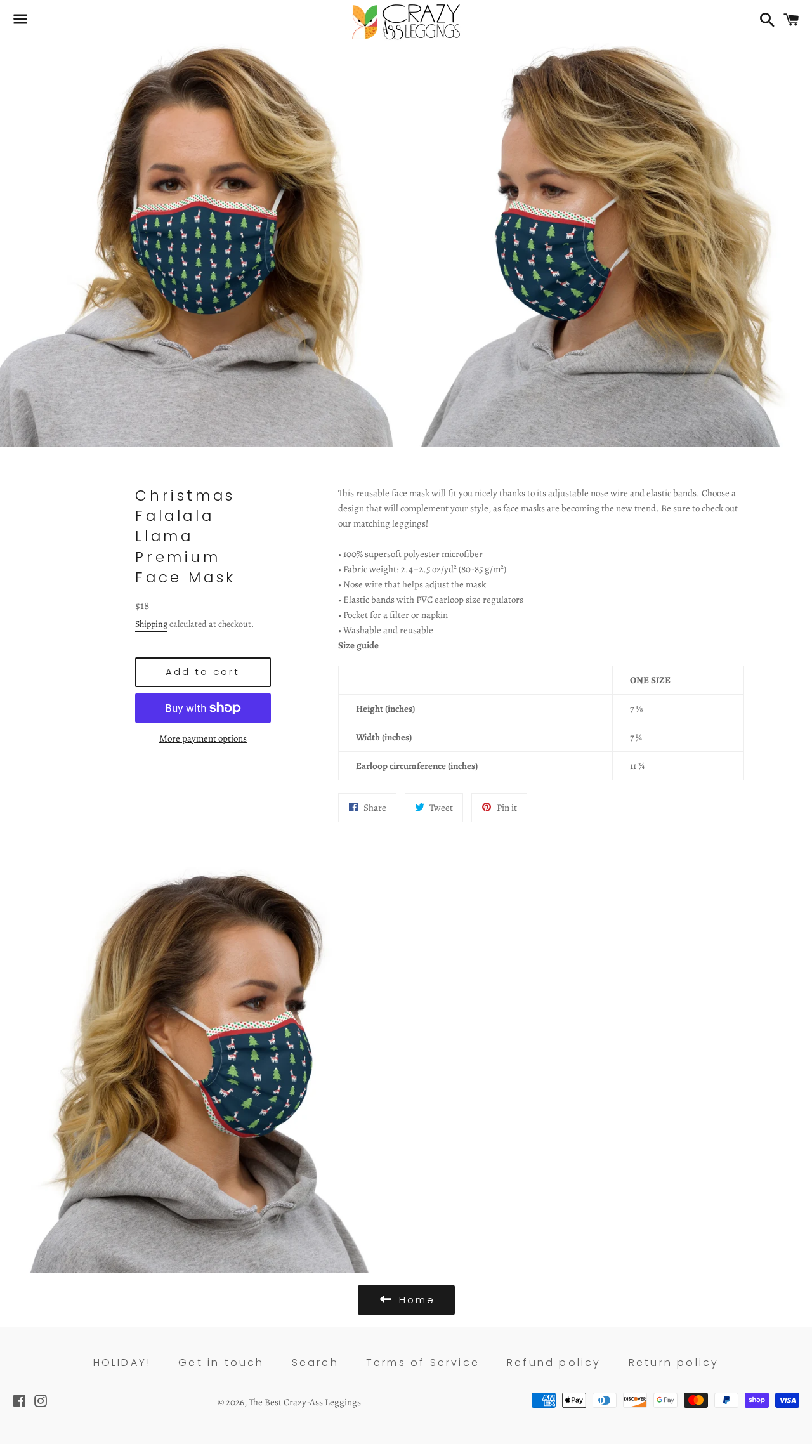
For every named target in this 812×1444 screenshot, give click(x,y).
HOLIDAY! (122, 1362)
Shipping (151, 624)
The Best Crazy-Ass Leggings (305, 1402)
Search (315, 1362)
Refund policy (554, 1362)
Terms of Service (423, 1362)
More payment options (203, 738)
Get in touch (221, 1362)
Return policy (674, 1362)
